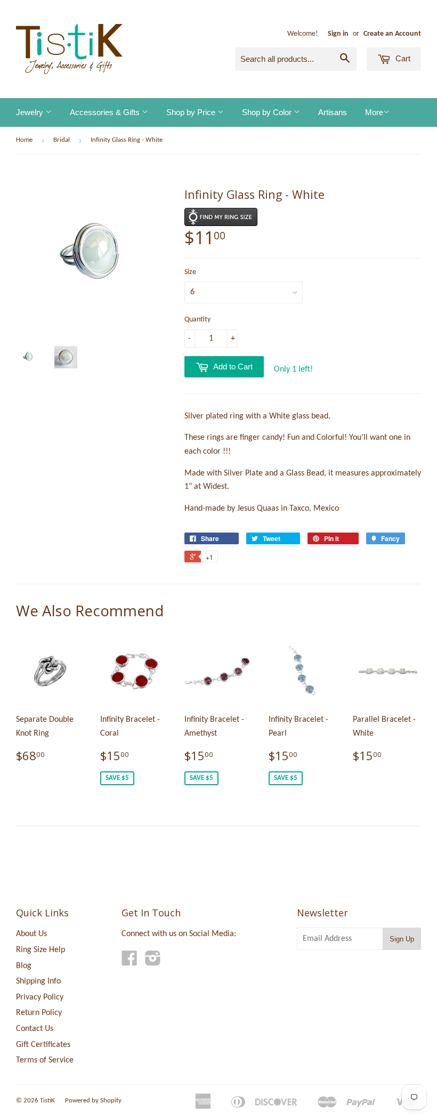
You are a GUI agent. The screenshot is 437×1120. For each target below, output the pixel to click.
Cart (401, 58)
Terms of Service (45, 1060)
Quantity (197, 320)
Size (190, 272)
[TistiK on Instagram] (153, 962)
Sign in (338, 33)
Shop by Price (191, 112)
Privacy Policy (39, 997)
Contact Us (34, 1029)
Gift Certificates (43, 1045)
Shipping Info (38, 981)
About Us (31, 934)
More (374, 112)
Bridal (61, 139)
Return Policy (39, 1013)
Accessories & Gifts (106, 112)
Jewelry (30, 112)
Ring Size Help (40, 950)
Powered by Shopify (93, 1100)
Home (24, 139)
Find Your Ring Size (220, 217)
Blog (23, 966)
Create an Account (392, 33)
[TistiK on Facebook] (129, 962)
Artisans (332, 112)
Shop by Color (268, 112)
